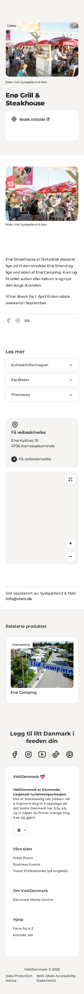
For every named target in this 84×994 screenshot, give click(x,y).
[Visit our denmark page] (14, 754)
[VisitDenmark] (29, 776)
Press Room (23, 858)
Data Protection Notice (19, 978)
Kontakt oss (23, 935)
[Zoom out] (70, 556)
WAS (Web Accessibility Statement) (56, 978)
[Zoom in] (70, 543)
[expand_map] (70, 479)
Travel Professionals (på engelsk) (40, 871)
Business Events (26, 864)
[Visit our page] (28, 754)
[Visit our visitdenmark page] (42, 754)
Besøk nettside (32, 119)
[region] (42, 517)
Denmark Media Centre (33, 900)
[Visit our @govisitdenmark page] (56, 754)
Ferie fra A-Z (23, 928)
